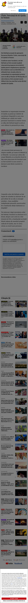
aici (11, 583)
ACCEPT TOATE (14, 598)
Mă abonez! (23, 10)
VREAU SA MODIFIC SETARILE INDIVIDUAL (14, 600)
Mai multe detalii (19, 577)
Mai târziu (13, 10)
